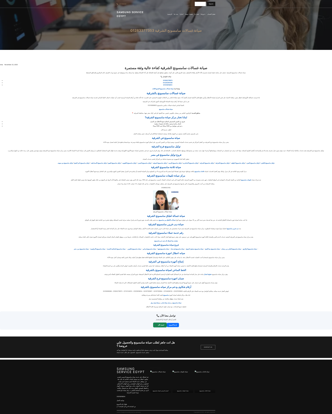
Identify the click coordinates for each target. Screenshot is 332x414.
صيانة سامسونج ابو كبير (149, 249)
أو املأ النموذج (173, 325)
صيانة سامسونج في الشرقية (166, 137)
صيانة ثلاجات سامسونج (205, 390)
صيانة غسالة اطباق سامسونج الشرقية (166, 215)
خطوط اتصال (208, 274)
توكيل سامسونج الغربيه (175, 163)
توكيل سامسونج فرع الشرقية (166, 146)
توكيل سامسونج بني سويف (65, 163)
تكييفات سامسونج (246, 180)
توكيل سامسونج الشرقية (222, 163)
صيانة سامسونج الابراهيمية (97, 249)
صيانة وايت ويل (155, 303)
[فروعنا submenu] (205, 14)
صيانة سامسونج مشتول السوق (195, 249)
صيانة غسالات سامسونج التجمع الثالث (163, 89)
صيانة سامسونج (176, 303)
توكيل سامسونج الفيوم (114, 163)
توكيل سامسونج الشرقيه (206, 163)
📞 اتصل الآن (160, 325)
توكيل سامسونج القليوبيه (129, 163)
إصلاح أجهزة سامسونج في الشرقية (166, 261)
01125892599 (123, 4)
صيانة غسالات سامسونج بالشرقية (166, 93)
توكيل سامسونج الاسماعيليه (99, 163)
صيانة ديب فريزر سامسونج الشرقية (166, 224)
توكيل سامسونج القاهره (267, 163)
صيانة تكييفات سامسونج (183, 390)
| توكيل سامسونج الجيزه (253, 163)
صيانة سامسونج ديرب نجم (81, 249)
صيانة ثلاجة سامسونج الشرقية (166, 167)
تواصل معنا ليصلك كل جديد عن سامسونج (166, 241)
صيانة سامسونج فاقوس (134, 249)
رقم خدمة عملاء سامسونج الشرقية (166, 232)
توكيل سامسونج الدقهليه (238, 163)
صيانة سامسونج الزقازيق (250, 249)
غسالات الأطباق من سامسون (168, 220)
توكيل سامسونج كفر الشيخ (81, 163)
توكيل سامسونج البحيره (144, 163)
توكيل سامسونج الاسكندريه (190, 163)
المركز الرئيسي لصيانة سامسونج (160, 390)
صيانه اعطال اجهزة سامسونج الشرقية (166, 253)
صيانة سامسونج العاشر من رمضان (231, 249)
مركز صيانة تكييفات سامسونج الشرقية (166, 175)
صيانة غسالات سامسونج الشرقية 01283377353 (166, 30)
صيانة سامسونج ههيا (164, 249)
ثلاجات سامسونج (199, 171)
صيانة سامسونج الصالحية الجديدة (116, 249)
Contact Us (208, 347)
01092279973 (167, 80)
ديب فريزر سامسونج (233, 228)
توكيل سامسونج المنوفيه (160, 163)
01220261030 (167, 82)
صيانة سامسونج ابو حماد (177, 249)
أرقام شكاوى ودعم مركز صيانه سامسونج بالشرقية (166, 286)
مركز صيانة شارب (165, 303)
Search (211, 4)
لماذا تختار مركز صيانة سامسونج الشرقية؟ (166, 117)
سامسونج (166, 295)
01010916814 (167, 85)
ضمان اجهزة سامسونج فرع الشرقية (166, 278)
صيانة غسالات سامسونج (166, 109)
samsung (137, 412)
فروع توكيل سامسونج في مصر (166, 154)
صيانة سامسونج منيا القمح (212, 249)
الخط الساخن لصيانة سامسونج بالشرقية (166, 270)
